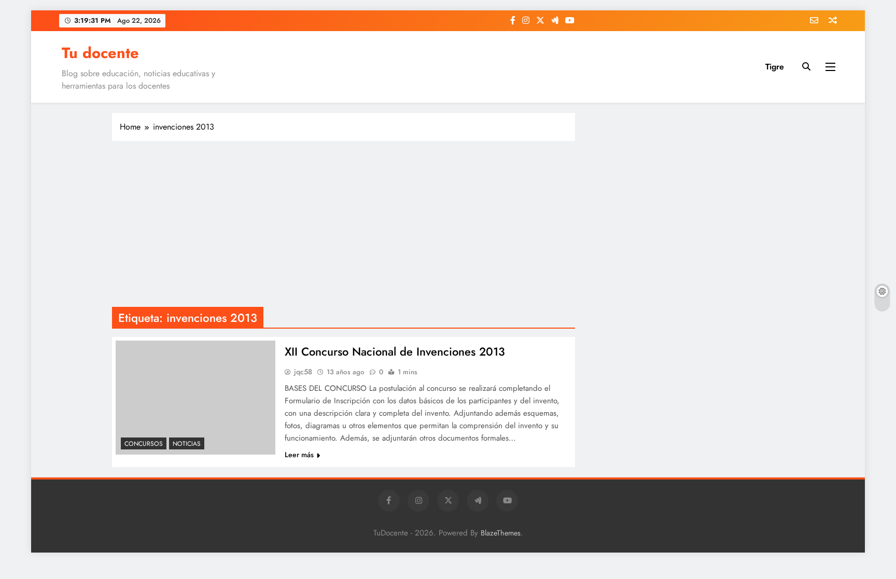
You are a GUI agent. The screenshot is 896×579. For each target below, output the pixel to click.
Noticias (187, 443)
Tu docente (100, 53)
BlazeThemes (501, 533)
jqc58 (303, 371)
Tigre (774, 67)
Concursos (143, 443)
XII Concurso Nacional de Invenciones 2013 (395, 351)
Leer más (299, 454)
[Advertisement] (343, 223)
